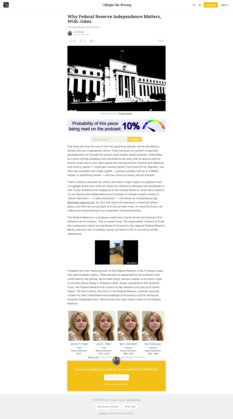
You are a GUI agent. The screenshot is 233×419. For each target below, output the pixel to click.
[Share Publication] (200, 5)
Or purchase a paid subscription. (116, 384)
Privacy (114, 400)
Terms (121, 400)
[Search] (194, 5)
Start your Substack (109, 406)
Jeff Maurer (79, 32)
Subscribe (211, 5)
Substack (103, 413)
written (76, 186)
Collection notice (133, 400)
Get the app (129, 406)
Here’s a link (93, 357)
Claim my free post (116, 377)
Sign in (224, 5)
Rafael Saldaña (125, 113)
